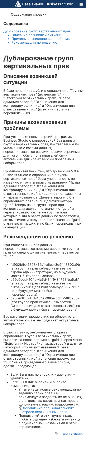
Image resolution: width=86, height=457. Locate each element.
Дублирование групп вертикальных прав (37, 31)
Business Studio (70, 434)
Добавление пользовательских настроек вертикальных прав (46, 410)
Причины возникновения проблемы (40, 39)
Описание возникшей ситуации (37, 35)
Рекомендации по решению (34, 42)
